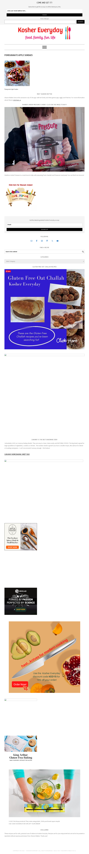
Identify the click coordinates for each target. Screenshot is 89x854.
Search (80, 22)
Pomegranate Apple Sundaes (11, 89)
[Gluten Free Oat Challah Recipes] (44, 309)
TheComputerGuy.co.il (68, 851)
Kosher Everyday (44, 33)
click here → (17, 100)
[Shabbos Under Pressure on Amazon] (44, 139)
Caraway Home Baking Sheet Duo (17, 454)
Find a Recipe (44, 19)
